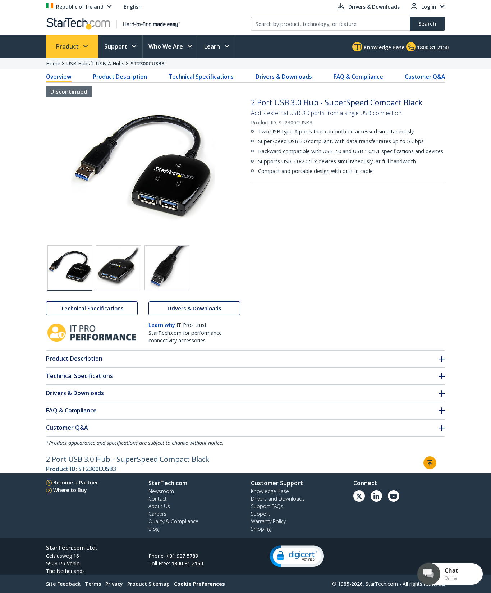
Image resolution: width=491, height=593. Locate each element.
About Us (159, 506)
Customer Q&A (425, 77)
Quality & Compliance (173, 521)
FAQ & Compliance (358, 77)
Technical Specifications (201, 77)
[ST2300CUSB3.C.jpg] (166, 267)
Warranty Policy (268, 521)
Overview (59, 77)
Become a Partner (75, 482)
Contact (157, 498)
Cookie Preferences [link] (199, 583)
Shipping (261, 528)
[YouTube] (393, 496)
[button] (297, 556)
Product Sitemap (148, 583)
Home (53, 63)
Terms (93, 583)
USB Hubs (78, 63)
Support (116, 46)
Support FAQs (267, 506)
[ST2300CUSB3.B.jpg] (118, 267)
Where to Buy (70, 490)
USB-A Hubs (110, 63)
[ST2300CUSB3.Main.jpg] (69, 268)
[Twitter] (359, 496)
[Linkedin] (376, 496)
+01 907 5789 (182, 555)
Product (68, 46)
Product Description (120, 77)
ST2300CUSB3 (147, 63)
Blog (153, 528)
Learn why (161, 324)
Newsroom (161, 491)
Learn (212, 46)
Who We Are (166, 46)
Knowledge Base (383, 47)
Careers (157, 513)
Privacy (114, 583)
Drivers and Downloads (278, 498)
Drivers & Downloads (284, 77)
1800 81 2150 (187, 563)
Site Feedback (63, 583)
